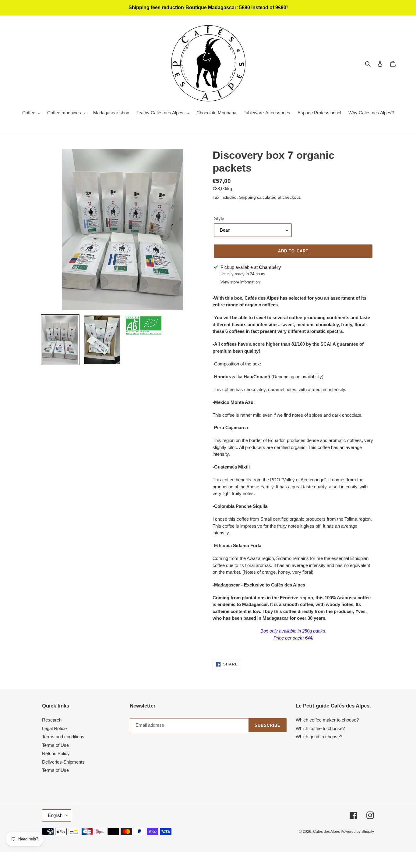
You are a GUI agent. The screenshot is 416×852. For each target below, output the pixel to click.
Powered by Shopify (357, 831)
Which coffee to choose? (320, 728)
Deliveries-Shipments (63, 762)
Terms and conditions (63, 736)
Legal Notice (54, 728)
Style (219, 218)
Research (52, 719)
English (55, 815)
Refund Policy (56, 753)
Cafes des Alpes (327, 831)
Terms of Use (55, 745)
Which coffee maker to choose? (327, 719)
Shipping (247, 197)
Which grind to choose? (319, 736)
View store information (240, 282)
